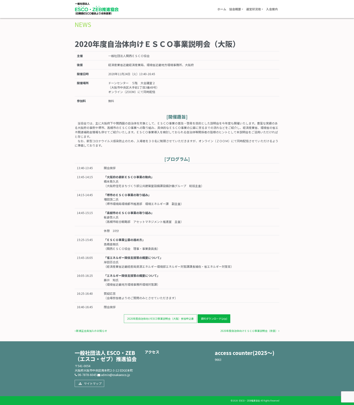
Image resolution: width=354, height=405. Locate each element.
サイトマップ (92, 383)
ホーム (221, 9)
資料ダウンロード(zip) (214, 318)
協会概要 (235, 9)
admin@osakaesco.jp (115, 374)
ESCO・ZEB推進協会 (249, 400)
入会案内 (272, 9)
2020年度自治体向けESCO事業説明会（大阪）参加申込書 (160, 318)
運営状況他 (253, 9)
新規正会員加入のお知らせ (91, 331)
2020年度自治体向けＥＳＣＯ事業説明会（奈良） (249, 331)
